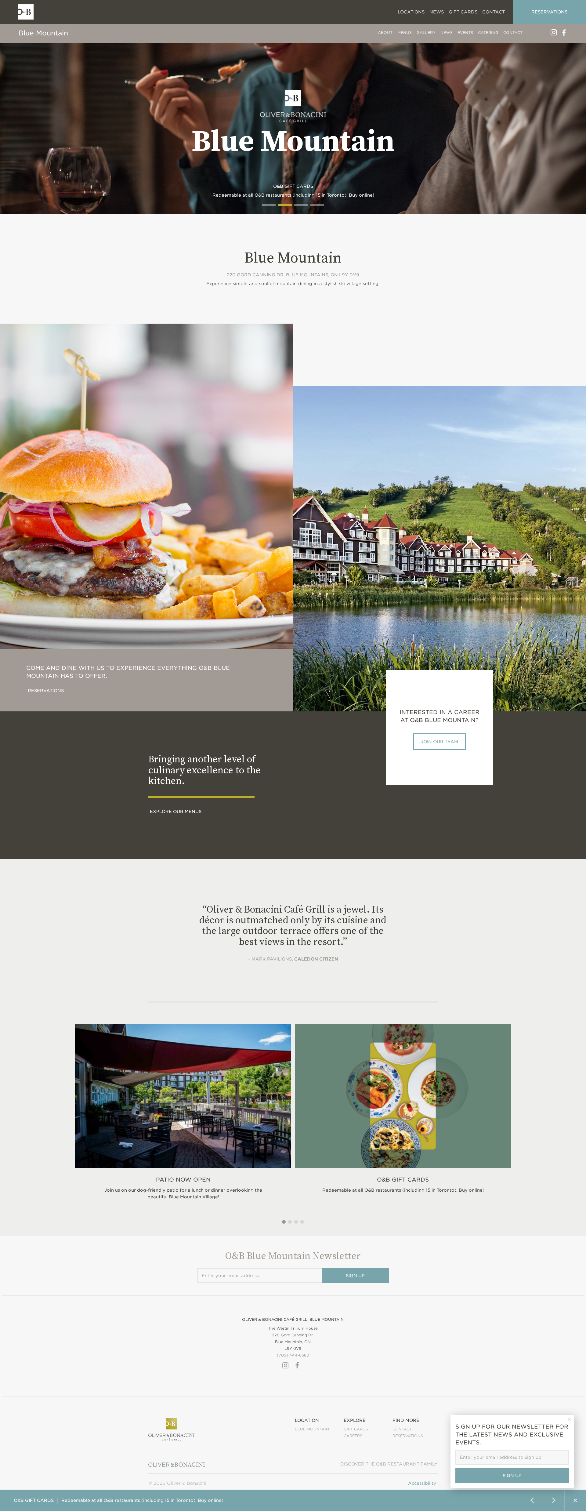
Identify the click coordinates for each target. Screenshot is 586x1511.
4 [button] (302, 1222)
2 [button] (290, 1222)
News (446, 32)
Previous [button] (532, 1500)
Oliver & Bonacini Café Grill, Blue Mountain (293, 1319)
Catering (488, 32)
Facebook (564, 32)
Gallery (426, 32)
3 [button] (296, 1222)
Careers (353, 1435)
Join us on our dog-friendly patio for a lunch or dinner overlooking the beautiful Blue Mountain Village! (183, 1187)
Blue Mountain (43, 33)
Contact (513, 32)
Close (575, 1500)
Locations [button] (411, 11)
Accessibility (422, 1483)
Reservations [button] (549, 11)
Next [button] (553, 1500)
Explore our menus (175, 811)
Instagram (553, 32)
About (385, 32)
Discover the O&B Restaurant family (389, 1464)
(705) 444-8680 (293, 1355)
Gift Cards (463, 11)
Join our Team (439, 741)
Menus (404, 32)
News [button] (436, 11)
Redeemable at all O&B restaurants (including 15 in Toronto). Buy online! (118, 1500)
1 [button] (284, 1222)
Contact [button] (493, 11)
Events (465, 32)
